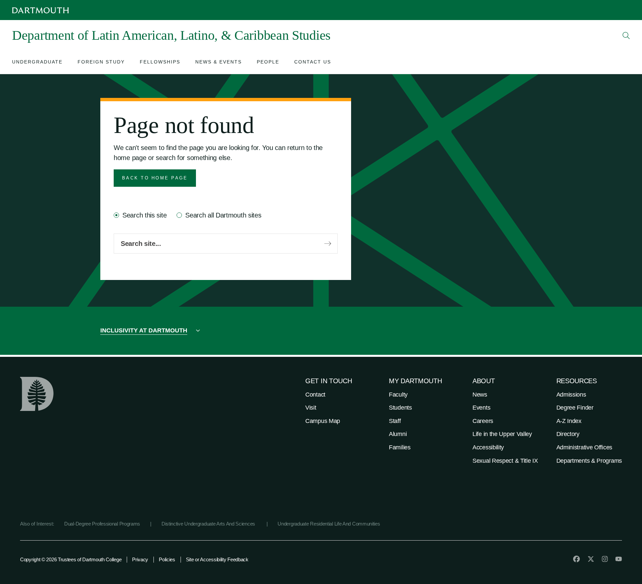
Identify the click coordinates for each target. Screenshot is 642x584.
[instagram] (605, 559)
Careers (482, 421)
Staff (395, 421)
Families (400, 447)
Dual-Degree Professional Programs (102, 524)
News (479, 394)
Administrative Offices (584, 447)
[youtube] (618, 559)
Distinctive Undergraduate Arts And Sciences (209, 524)
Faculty (398, 394)
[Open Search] (626, 35)
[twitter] (590, 559)
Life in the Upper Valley (502, 434)
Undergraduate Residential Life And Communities (329, 524)
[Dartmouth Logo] (40, 10)
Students (400, 407)
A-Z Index (568, 421)
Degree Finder (575, 407)
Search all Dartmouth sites (223, 215)
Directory (567, 434)
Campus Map (322, 421)
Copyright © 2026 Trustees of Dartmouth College (70, 559)
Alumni (398, 434)
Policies (167, 559)
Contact (315, 394)
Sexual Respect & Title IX (505, 460)
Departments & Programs (589, 460)
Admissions (571, 394)
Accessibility (488, 447)
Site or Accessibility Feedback (217, 559)
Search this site (144, 215)
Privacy (140, 559)
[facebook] (576, 559)
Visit (310, 407)
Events (481, 407)
